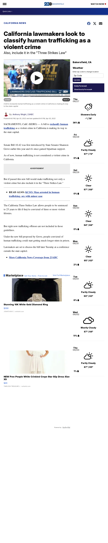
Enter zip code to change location (86, 72)
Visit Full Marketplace (61, 275)
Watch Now (98, 4)
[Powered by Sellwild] (66, 427)
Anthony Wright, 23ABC (23, 114)
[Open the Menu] (4, 4)
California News (15, 23)
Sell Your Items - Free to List (35, 276)
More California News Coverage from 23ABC (33, 257)
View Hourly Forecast (82, 89)
